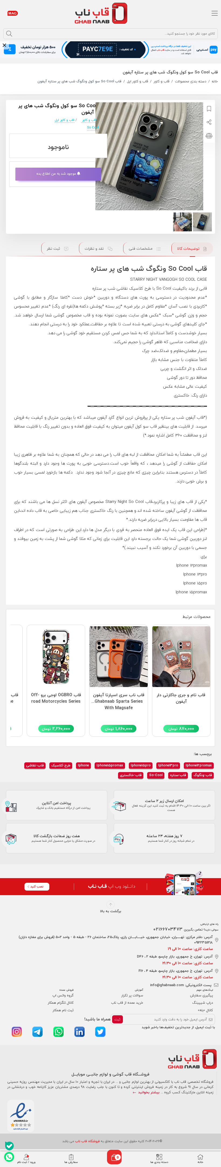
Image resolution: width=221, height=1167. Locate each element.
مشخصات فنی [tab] (141, 248)
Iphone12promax (199, 765)
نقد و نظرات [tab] (95, 248)
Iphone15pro (141, 765)
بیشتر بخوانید (148, 1092)
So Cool (93, 127)
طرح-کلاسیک (60, 765)
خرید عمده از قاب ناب (127, 1003)
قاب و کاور (161, 81)
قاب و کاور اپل (137, 81)
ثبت (117, 1019)
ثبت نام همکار (63, 1010)
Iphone (83, 765)
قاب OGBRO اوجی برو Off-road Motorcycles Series (56, 698)
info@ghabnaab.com (167, 985)
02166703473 (168, 929)
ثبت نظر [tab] (54, 248)
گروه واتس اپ (63, 995)
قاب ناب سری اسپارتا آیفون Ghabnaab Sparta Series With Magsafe (118, 700)
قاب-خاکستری (130, 775)
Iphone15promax (109, 765)
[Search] (9, 34)
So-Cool (156, 775)
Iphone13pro (168, 765)
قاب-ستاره (178, 775)
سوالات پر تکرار (132, 995)
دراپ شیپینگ (202, 1003)
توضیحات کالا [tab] (189, 248)
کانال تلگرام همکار (61, 1003)
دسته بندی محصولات (190, 81)
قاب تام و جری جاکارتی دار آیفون (181, 698)
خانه (215, 81)
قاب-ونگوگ (203, 775)
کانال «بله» (205, 1010)
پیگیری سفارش (201, 995)
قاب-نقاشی (35, 765)
